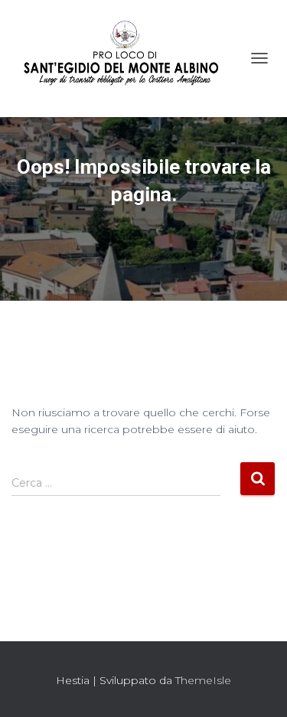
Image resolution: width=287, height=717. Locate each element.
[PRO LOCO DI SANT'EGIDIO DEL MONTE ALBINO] (127, 58)
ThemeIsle (203, 680)
